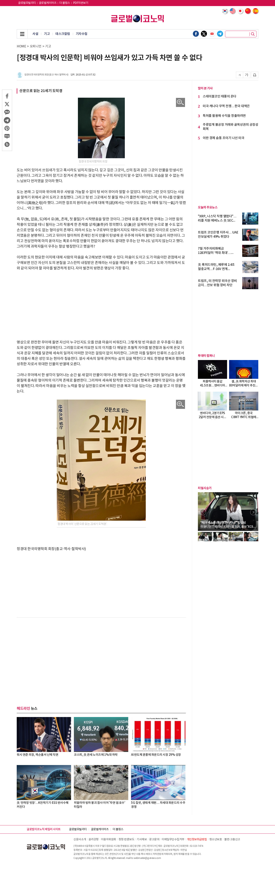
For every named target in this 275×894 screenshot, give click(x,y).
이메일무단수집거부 (173, 839)
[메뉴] (22, 33)
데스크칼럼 (62, 34)
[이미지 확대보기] (180, 102)
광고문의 (154, 839)
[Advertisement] (101, 305)
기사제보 (142, 839)
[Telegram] (220, 34)
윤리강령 (94, 839)
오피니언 (35, 46)
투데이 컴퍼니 (206, 356)
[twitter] (204, 34)
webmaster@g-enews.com (147, 858)
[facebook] (196, 34)
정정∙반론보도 (126, 839)
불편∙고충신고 (232, 839)
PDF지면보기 (80, 3)
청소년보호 (215, 839)
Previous (203, 512)
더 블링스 (64, 3)
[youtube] (212, 34)
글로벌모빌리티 (27, 3)
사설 (35, 34)
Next (253, 512)
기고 (47, 34)
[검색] (253, 34)
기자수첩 (81, 34)
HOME (21, 46)
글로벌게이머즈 (48, 3)
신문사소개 (79, 839)
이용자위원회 (108, 839)
